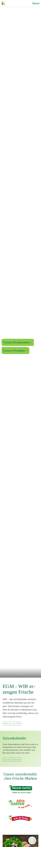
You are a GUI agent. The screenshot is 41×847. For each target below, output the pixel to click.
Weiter (20, 670)
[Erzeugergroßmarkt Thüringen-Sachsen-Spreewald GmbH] (3, 3)
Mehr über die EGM (11, 723)
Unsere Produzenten (16, 342)
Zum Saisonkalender (12, 759)
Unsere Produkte (14, 350)
